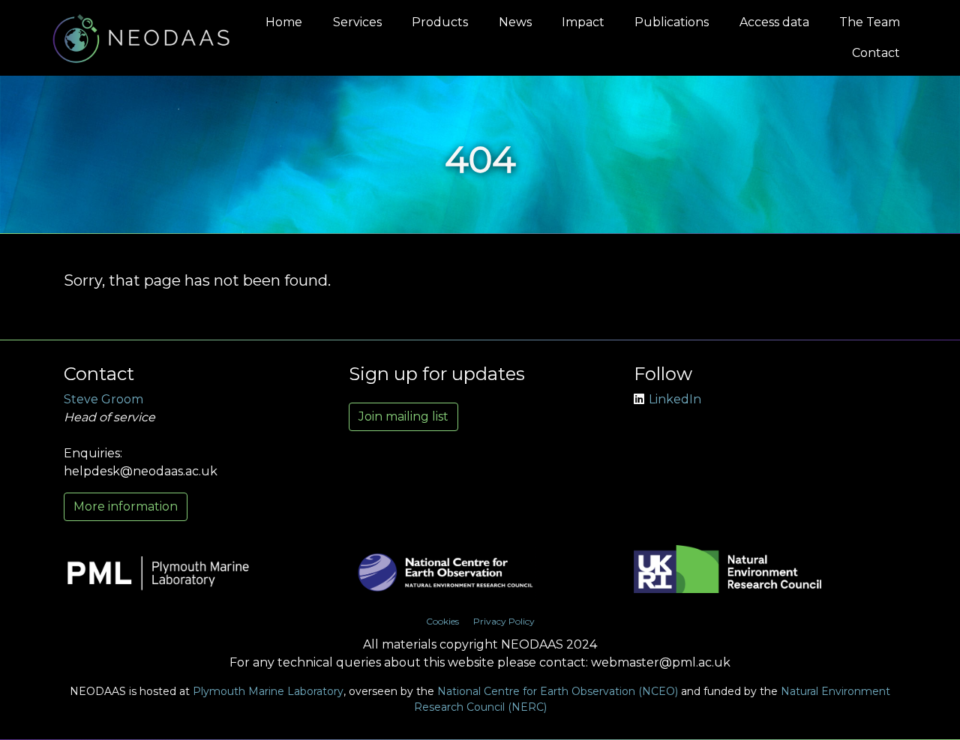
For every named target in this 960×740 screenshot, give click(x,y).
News (515, 22)
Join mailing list (403, 416)
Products (440, 22)
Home (284, 22)
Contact (876, 53)
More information (126, 506)
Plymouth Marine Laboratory (268, 691)
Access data (774, 22)
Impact (583, 22)
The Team (869, 22)
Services (357, 22)
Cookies (442, 621)
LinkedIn (675, 399)
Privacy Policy (504, 621)
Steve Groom (103, 399)
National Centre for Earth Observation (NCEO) (557, 691)
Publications (671, 22)
